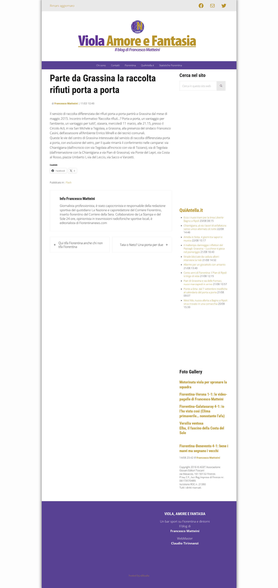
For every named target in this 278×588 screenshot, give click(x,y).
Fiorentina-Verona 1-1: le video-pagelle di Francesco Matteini (203, 396)
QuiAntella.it (191, 210)
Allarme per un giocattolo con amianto (204, 264)
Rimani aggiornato (62, 6)
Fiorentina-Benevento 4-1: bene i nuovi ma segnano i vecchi (203, 448)
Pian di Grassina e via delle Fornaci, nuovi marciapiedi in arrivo (203, 282)
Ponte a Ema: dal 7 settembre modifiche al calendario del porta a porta (205, 290)
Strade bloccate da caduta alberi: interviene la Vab (201, 258)
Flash (69, 182)
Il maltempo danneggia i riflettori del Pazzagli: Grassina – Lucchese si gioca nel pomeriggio (204, 248)
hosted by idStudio (139, 575)
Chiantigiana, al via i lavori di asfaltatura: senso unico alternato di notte (205, 227)
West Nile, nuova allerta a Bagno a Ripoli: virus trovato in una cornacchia (206, 302)
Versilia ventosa (191, 423)
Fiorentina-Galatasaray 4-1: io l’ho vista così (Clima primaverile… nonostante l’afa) (202, 411)
